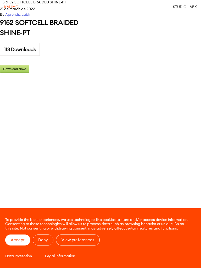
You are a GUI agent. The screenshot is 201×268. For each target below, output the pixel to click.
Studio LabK (185, 6)
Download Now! (14, 68)
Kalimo (11, 6)
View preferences (78, 239)
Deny (43, 239)
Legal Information (60, 256)
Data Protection (18, 256)
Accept (18, 239)
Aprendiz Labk (17, 14)
